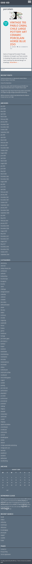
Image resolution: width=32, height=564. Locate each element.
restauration (4, 414)
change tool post (5, 291)
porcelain (3, 396)
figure (10, 502)
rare (10, 506)
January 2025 (4, 145)
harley (24, 502)
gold (19, 502)
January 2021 (4, 207)
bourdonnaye (4, 278)
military (2, 367)
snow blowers (4, 427)
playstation (3, 393)
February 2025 (4, 142)
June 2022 (3, 187)
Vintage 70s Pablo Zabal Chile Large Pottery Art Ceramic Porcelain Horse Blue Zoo (18, 33)
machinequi (4, 525)
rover (15, 506)
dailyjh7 (3, 535)
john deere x (4, 341)
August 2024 (4, 153)
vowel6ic (3, 538)
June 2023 (3, 168)
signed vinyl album (5, 424)
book (12, 498)
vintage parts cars (5, 448)
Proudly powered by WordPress (8, 560)
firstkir (2, 540)
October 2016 (4, 252)
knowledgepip (4, 530)
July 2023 (3, 166)
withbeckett (4, 458)
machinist (3, 349)
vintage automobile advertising (9, 445)
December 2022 (5, 176)
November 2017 (5, 239)
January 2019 (4, 223)
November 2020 (5, 210)
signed (24, 506)
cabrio (2, 286)
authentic (3, 273)
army (6, 498)
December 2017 (5, 236)
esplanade (3, 323)
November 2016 (5, 249)
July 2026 (3, 106)
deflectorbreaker (5, 305)
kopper (2, 346)
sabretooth (3, 416)
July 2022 (3, 184)
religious (3, 409)
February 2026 (4, 119)
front (13, 502)
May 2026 (3, 111)
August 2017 (4, 241)
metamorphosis (5, 362)
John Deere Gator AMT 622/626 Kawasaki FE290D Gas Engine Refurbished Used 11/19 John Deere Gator (14, 86)
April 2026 (3, 114)
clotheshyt (3, 522)
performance (4, 390)
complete (3, 299)
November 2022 (5, 179)
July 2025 (3, 135)
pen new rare (4, 388)
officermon (3, 527)
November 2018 (5, 228)
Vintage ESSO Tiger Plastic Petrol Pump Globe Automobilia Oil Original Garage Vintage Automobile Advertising (15, 91)
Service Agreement (5, 554)
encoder (3, 318)
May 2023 (3, 171)
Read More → (14, 62)
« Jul (7, 490)
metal (14, 504)
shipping (3, 422)
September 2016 (5, 254)
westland (3, 455)
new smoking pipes (6, 377)
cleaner (22, 498)
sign (20, 506)
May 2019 (3, 218)
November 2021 (5, 200)
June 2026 (3, 109)
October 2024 (4, 150)
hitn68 (2, 517)
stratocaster (4, 432)
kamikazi (3, 344)
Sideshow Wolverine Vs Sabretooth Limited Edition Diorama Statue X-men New (14, 79)
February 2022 (4, 192)
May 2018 (3, 233)
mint (19, 504)
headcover (3, 333)
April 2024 (3, 158)
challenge (3, 289)
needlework (4, 375)
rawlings (3, 406)
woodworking (4, 461)
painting (3, 385)
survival (3, 435)
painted (28, 504)
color (2, 500)
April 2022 (3, 189)
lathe (2, 504)
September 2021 (5, 205)
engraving (3, 320)
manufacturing (4, 354)
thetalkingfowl (4, 437)
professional (4, 398)
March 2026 (4, 116)
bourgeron (3, 281)
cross (9, 500)
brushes (3, 284)
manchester (4, 351)
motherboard (4, 370)
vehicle (2, 440)
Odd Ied (5, 2)
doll (27, 500)
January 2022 (4, 194)
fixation (3, 328)
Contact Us (3, 549)
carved (14, 498)
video (28, 506)
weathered (3, 453)
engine (7, 502)
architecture (4, 271)
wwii (10, 508)
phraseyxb (3, 532)
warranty (3, 450)
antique (3, 499)
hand (21, 502)
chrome (18, 498)
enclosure (3, 315)
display (24, 500)
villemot (3, 442)
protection (3, 403)
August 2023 (4, 163)
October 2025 (4, 129)
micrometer (4, 364)
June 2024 (3, 155)
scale (18, 506)
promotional (4, 401)
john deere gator (5, 338)
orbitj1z (3, 519)
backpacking (4, 276)
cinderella (3, 294)
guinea (2, 331)
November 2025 (5, 127)
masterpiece (4, 357)
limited (6, 504)
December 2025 (5, 124)
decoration (3, 302)
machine (11, 504)
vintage (5, 508)
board (9, 498)
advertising (3, 263)
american (3, 265)
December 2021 (5, 197)
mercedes (3, 359)
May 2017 (3, 244)
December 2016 (5, 246)
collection (3, 297)
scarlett (3, 419)
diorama (3, 310)
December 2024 (5, 148)
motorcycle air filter (6, 372)
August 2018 (4, 231)
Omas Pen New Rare (6, 83)
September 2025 (5, 132)
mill (17, 504)
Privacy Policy (4, 551)
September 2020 (5, 213)
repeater (3, 411)
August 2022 (4, 181)
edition (2, 312)
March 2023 (4, 174)
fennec (2, 325)
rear (13, 506)
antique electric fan (6, 268)
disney (20, 500)
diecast (12, 500)
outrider (3, 383)
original (3, 380)
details (2, 307)
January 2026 (4, 122)
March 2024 (4, 161)
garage (16, 502)
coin (25, 499)
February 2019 (4, 220)
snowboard (4, 429)
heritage (3, 336)
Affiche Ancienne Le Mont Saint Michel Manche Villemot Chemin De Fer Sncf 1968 (15, 96)
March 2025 (4, 140)
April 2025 (3, 137)
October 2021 (4, 202)
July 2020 (3, 215)
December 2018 (5, 226)
